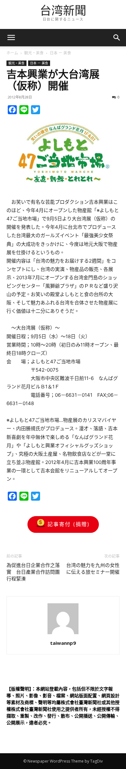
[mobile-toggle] (11, 37)
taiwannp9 (63, 643)
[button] (117, 37)
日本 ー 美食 (60, 53)
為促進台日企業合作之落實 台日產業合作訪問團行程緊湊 (33, 572)
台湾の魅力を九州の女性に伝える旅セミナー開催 (93, 568)
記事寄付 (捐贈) (68, 524)
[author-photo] (63, 634)
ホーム (12, 53)
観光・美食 (34, 53)
